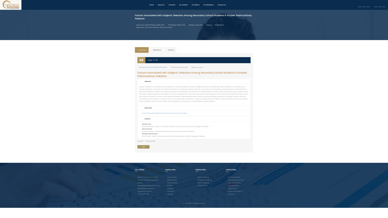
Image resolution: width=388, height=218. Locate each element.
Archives (170, 186)
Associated (151, 113)
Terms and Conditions (235, 191)
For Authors (183, 5)
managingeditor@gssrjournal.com (148, 186)
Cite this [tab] (171, 50)
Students (184, 113)
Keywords (148, 108)
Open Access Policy (234, 183)
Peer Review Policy (234, 177)
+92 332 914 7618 (143, 194)
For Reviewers (208, 5)
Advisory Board (172, 183)
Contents (171, 5)
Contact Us (222, 5)
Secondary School (175, 113)
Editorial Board (172, 180)
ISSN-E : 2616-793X (379, 7)
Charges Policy (202, 186)
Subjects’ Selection (162, 113)
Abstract (148, 81)
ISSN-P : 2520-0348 (364, 7)
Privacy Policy (232, 188)
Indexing (170, 188)
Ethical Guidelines (203, 183)
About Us (161, 5)
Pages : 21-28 (153, 60)
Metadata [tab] (142, 50)
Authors (147, 119)
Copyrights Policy (233, 186)
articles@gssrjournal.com (145, 188)
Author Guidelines (203, 177)
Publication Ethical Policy (236, 180)
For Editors (196, 5)
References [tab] (157, 50)
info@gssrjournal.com (144, 191)
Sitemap (170, 194)
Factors (144, 113)
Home (151, 5)
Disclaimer (231, 194)
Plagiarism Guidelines (205, 180)
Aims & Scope (171, 177)
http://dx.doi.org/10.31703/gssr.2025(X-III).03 (150, 25)
